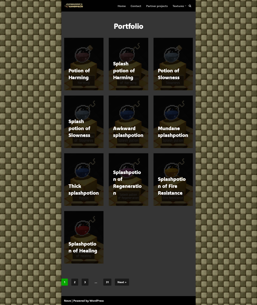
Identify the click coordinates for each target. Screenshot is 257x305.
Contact (136, 6)
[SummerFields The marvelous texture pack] (74, 5)
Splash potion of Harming (124, 70)
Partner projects (157, 6)
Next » (121, 282)
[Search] (190, 6)
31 (107, 282)
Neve (67, 300)
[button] (185, 5)
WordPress (97, 300)
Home (122, 6)
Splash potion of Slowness (79, 128)
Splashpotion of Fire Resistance (172, 186)
